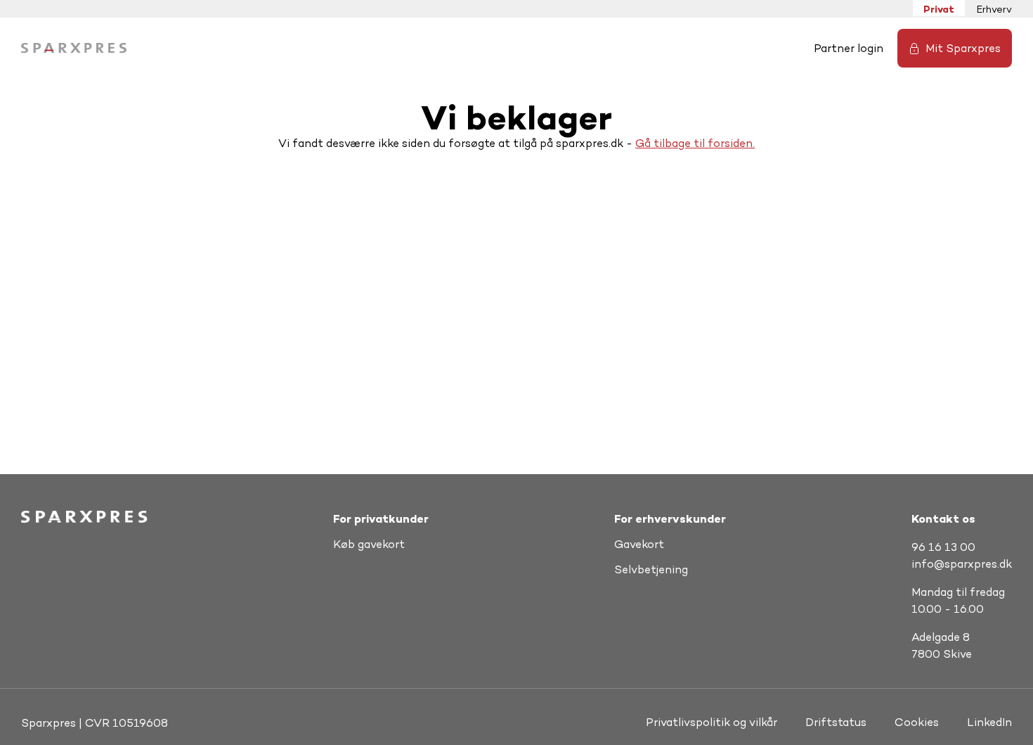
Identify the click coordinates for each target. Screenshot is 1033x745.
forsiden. (731, 143)
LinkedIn (989, 722)
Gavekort (639, 544)
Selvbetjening (651, 569)
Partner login (848, 48)
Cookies (917, 722)
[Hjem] (73, 48)
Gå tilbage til (671, 143)
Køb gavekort (369, 544)
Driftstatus (835, 722)
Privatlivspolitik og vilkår (711, 722)
